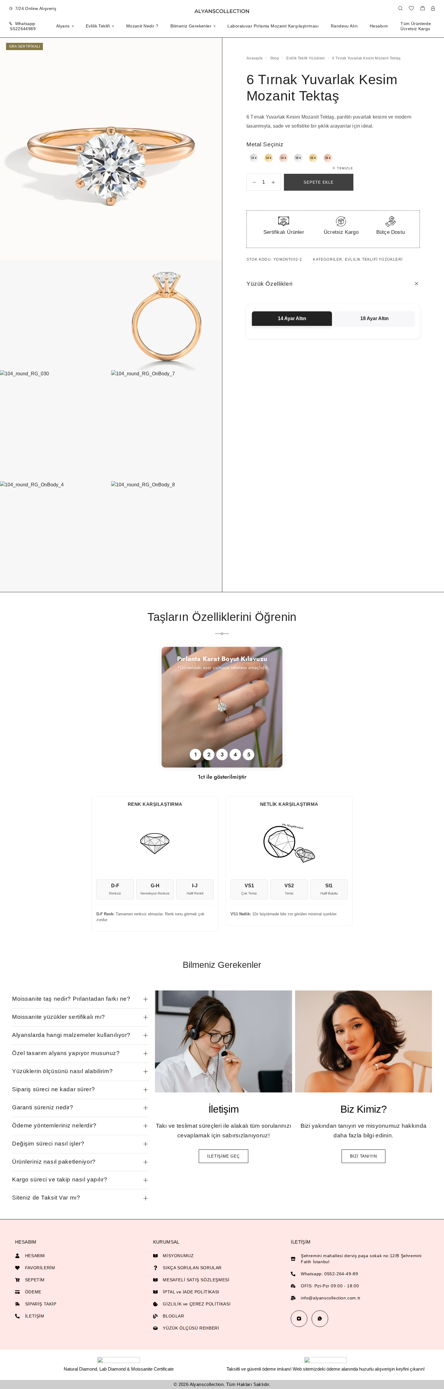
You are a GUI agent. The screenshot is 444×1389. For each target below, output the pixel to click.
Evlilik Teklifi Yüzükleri (305, 58)
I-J (195, 889)
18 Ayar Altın (374, 318)
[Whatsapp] (319, 1318)
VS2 (289, 889)
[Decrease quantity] (251, 182)
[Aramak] (400, 8)
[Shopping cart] (422, 8)
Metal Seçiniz (264, 144)
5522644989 (23, 28)
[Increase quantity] (276, 182)
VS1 (249, 889)
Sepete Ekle (319, 182)
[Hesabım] (433, 8)
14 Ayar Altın (292, 318)
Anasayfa (254, 58)
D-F (115, 889)
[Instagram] (298, 1318)
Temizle (345, 168)
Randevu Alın (344, 26)
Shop (274, 58)
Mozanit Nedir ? (142, 26)
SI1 (329, 889)
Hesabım (379, 26)
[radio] (254, 158)
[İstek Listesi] (411, 8)
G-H (155, 889)
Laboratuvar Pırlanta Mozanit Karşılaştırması (272, 26)
